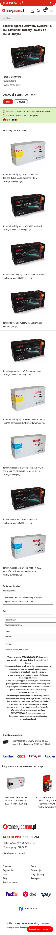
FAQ (5, 878)
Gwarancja (36, 870)
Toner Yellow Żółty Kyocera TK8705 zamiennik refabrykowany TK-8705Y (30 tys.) (22, 228)
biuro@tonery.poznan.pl (14, 853)
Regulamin (8, 870)
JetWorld (17, 76)
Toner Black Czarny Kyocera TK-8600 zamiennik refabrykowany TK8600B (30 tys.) (23, 276)
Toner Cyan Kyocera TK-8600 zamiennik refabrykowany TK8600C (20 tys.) (20, 521)
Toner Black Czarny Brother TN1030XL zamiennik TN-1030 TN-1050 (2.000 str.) (15, 800)
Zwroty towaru (10, 882)
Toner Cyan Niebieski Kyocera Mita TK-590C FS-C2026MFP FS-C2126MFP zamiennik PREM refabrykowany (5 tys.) (23, 471)
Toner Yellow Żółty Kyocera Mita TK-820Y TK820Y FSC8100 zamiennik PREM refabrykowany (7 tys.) (24, 421)
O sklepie (7, 866)
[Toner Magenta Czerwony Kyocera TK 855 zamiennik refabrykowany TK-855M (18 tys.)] (28, 56)
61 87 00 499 (11, 2)
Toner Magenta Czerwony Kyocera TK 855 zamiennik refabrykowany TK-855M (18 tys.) (30, 742)
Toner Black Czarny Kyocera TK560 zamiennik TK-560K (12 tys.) (22, 324)
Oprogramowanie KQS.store (18, 927)
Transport (35, 878)
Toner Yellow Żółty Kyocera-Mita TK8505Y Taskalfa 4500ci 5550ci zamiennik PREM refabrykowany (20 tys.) (20, 178)
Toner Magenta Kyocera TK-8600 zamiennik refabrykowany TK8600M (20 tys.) (22, 373)
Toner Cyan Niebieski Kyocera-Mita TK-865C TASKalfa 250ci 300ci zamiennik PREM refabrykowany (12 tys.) (22, 571)
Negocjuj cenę (37, 874)
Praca (33, 866)
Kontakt (6, 874)
